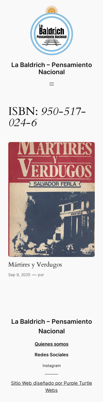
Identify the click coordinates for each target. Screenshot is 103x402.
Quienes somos (51, 344)
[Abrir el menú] (51, 84)
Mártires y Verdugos (35, 264)
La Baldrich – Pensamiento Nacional (51, 68)
